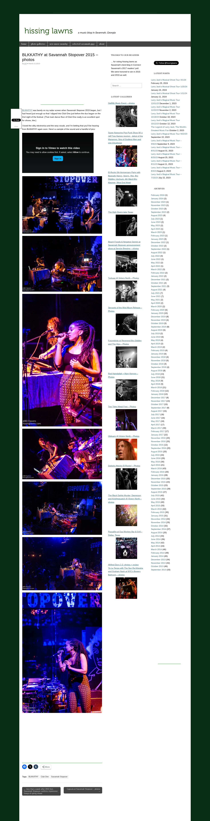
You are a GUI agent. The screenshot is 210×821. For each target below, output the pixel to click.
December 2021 (158, 279)
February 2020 (157, 310)
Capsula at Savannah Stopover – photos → (83, 790)
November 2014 (158, 522)
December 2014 (158, 519)
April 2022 (155, 266)
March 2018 (156, 387)
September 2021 (158, 286)
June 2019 (156, 337)
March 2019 (156, 347)
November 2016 (158, 441)
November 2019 (158, 320)
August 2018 (156, 370)
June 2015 (156, 499)
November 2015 (158, 482)
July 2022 (155, 256)
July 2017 (155, 414)
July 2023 (155, 219)
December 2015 (158, 478)
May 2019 (155, 340)
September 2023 (158, 212)
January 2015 (157, 516)
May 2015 (155, 502)
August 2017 (156, 411)
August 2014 (156, 532)
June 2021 (156, 296)
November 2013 (158, 563)
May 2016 (155, 462)
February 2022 (157, 273)
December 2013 (158, 559)
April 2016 (155, 465)
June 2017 (156, 418)
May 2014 (155, 543)
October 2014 (157, 526)
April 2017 (155, 424)
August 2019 (156, 330)
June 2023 (156, 222)
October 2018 (157, 364)
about (101, 44)
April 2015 (155, 505)
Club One (45, 777)
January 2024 (157, 198)
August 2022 (156, 252)
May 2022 (155, 262)
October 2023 (157, 208)
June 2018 (156, 377)
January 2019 (157, 354)
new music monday (59, 44)
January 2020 (157, 313)
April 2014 (155, 546)
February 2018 (157, 391)
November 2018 (158, 360)
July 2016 (155, 455)
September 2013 (158, 570)
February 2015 (157, 512)
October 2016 (157, 445)
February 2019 (157, 350)
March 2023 (156, 232)
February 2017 (157, 431)
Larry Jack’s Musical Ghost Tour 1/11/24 (169, 93)
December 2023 (158, 202)
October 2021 (157, 283)
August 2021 (156, 289)
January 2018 (157, 394)
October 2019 (157, 323)
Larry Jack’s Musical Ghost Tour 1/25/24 (169, 86)
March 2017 (156, 428)
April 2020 (155, 303)
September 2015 (158, 489)
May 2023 (155, 225)
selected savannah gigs (83, 44)
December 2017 (158, 397)
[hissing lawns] (105, 25)
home (24, 44)
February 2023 (157, 235)
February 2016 (157, 472)
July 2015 (155, 495)
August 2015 (156, 492)
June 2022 (156, 259)
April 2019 (155, 343)
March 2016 (156, 468)
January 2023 (157, 239)
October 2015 (157, 485)
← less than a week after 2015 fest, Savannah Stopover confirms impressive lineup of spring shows (41, 791)
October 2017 (157, 404)
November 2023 (158, 205)
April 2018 (155, 384)
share (16, 126)
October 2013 (157, 566)
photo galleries (38, 44)
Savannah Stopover (59, 777)
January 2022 (157, 276)
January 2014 (157, 556)
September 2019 (158, 327)
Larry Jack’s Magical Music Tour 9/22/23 (169, 134)
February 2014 (157, 553)
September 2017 (158, 408)
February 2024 (157, 195)
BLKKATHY (27, 110)
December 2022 (158, 242)
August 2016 (156, 451)
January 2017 (157, 435)
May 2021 (155, 300)
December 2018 (158, 357)
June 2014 (156, 539)
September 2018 (158, 367)
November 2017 (158, 401)
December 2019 (158, 316)
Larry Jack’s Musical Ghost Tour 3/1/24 (168, 80)
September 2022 (158, 249)
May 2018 (155, 381)
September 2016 (158, 448)
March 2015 (156, 509)
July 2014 (155, 536)
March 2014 (156, 549)
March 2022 (156, 269)
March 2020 (156, 306)
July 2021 (155, 293)
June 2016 (156, 458)
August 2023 (156, 215)
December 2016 (158, 438)
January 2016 (157, 475)
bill (25, 63)
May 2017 (155, 421)
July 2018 (155, 374)
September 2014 (158, 529)
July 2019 (155, 333)
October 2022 (157, 246)
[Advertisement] (105, 6)
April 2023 (155, 229)
